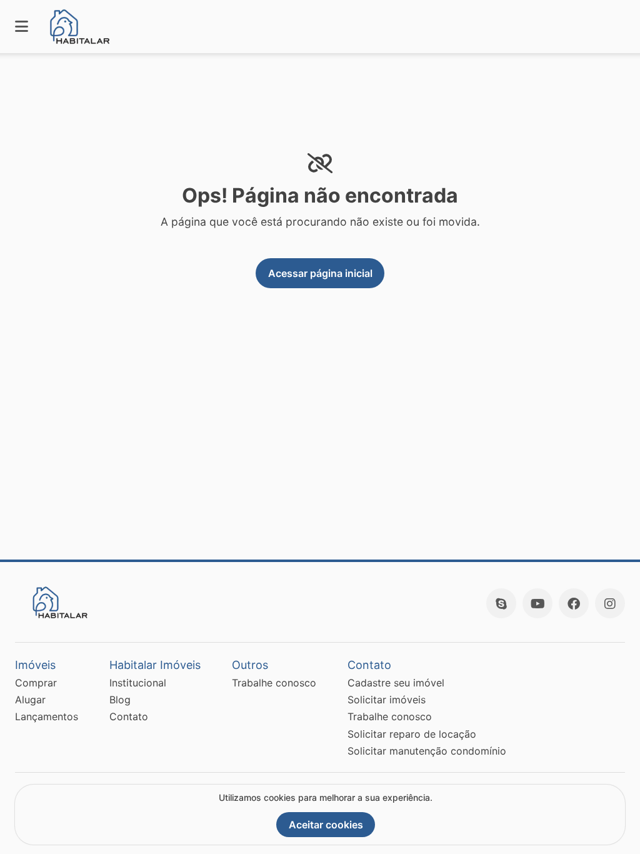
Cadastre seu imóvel (396, 682)
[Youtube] (537, 603)
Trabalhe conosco (274, 682)
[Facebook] (574, 603)
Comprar (36, 682)
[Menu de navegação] (21, 26)
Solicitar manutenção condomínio (427, 751)
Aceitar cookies (326, 824)
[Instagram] (610, 603)
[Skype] (501, 603)
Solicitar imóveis (387, 699)
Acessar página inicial (320, 273)
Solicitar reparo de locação (412, 734)
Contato (128, 716)
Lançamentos (46, 716)
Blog (120, 699)
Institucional (137, 682)
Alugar (30, 699)
